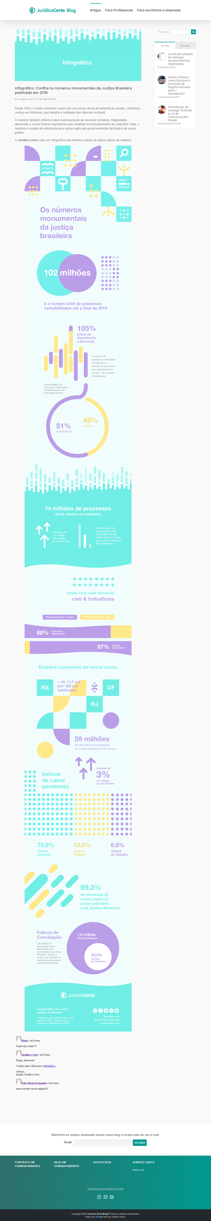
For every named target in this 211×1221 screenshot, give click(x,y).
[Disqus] (78, 1076)
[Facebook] (99, 1197)
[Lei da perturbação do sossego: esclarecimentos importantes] (161, 54)
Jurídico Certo (26, 99)
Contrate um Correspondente (27, 1164)
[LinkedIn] (112, 1197)
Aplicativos (102, 1162)
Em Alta (165, 45)
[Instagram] (105, 1197)
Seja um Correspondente (66, 1164)
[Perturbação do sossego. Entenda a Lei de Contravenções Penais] (161, 107)
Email (68, 1142)
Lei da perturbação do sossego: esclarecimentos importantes (180, 59)
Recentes (185, 45)
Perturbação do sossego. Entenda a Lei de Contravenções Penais (180, 113)
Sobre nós (138, 1169)
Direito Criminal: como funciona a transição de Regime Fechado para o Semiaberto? (179, 85)
